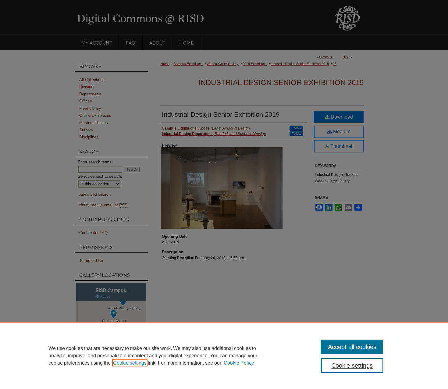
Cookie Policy (239, 363)
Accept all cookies (352, 347)
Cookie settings (130, 363)
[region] (224, 355)
